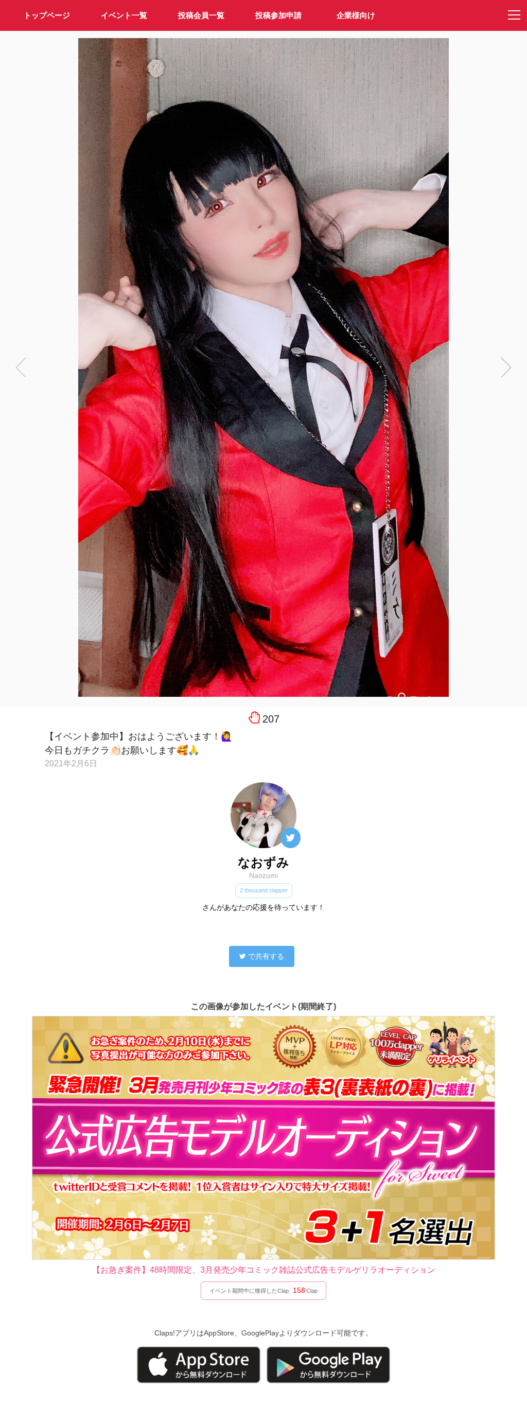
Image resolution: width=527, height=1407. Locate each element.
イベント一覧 (124, 15)
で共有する (266, 956)
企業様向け (356, 15)
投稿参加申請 (278, 15)
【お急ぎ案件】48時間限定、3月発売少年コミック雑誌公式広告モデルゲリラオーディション (263, 1269)
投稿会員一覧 (201, 15)
